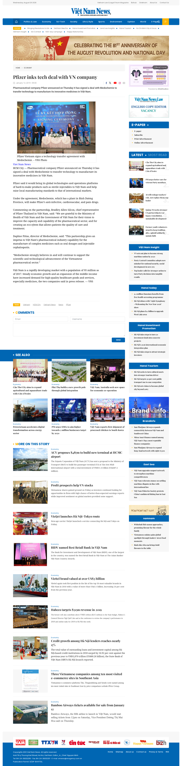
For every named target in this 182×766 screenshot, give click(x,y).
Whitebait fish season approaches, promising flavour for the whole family (148, 527)
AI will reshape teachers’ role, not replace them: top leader (157, 197)
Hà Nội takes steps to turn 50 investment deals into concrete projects (147, 337)
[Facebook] (106, 83)
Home (18, 68)
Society (73, 21)
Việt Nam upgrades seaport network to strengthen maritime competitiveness (149, 473)
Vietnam (26, 305)
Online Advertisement (143, 142)
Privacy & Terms (156, 752)
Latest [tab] (137, 155)
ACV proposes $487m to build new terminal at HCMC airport (86, 454)
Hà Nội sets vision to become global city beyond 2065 (149, 387)
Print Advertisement (143, 139)
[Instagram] (120, 83)
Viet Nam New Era (61, 28)
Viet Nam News (22, 164)
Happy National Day (75, 32)
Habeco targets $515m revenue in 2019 (76, 610)
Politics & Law (30, 21)
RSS (167, 752)
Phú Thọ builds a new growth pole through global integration (69, 389)
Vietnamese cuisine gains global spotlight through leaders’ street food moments (150, 537)
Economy (46, 21)
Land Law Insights (107, 28)
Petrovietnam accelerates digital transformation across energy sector (29, 430)
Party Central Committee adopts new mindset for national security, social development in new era (150, 263)
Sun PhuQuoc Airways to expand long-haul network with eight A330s (149, 449)
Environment (116, 21)
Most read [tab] (157, 155)
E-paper (138, 125)
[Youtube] (115, 83)
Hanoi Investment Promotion (83, 28)
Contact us (141, 752)
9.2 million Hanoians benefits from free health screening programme (149, 295)
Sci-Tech (60, 21)
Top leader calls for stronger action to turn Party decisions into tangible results (150, 273)
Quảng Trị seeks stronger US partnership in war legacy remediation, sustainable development (156, 214)
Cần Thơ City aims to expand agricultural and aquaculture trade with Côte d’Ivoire (30, 390)
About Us (153, 2)
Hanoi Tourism (125, 28)
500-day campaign (54, 32)
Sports (101, 21)
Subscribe (138, 135)
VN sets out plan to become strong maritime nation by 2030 (148, 255)
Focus (17, 28)
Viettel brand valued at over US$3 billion (78, 579)
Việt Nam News (91, 12)
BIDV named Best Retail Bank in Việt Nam (79, 547)
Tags (16, 305)
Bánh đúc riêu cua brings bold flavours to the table (146, 546)
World (143, 21)
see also (22, 355)
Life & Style (88, 21)
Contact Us (164, 2)
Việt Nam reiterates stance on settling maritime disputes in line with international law (150, 483)
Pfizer (68, 305)
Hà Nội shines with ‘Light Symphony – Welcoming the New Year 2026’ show (149, 304)
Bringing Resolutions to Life (38, 28)
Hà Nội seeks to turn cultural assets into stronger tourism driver (148, 373)
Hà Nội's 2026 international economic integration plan (150, 346)
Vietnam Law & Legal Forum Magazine (112, 2)
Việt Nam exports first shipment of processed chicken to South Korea (107, 428)
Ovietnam (143, 2)
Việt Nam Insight (19, 32)
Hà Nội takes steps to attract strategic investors (149, 353)
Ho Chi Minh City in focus (146, 28)
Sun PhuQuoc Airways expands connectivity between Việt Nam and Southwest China (149, 430)
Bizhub (134, 2)
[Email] (124, 83)
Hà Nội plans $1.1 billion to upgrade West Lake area (148, 313)
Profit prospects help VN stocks (72, 485)
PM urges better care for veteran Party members (156, 181)
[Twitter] (110, 83)
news (60, 305)
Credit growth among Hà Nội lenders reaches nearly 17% (85, 643)
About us (130, 752)
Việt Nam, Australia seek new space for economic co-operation (107, 389)
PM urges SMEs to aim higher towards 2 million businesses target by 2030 (69, 430)
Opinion (131, 21)
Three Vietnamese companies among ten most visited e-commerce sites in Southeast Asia (86, 676)
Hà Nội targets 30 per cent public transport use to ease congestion (148, 380)
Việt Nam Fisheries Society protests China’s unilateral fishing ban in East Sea (149, 494)
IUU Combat (36, 32)
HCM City (37, 305)
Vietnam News (50, 305)
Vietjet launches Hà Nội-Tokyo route (75, 516)
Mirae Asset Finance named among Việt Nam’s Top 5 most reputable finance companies (149, 440)
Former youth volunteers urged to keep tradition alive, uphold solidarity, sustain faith (156, 231)
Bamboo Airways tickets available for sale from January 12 (87, 707)
